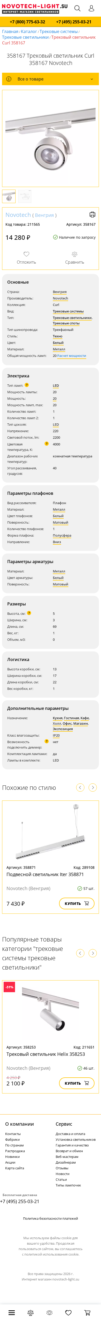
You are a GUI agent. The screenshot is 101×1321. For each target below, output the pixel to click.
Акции (10, 1162)
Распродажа (15, 1151)
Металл (59, 349)
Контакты (13, 1133)
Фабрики (12, 1139)
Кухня (57, 718)
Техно (57, 336)
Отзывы (62, 1168)
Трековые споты (66, 323)
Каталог (29, 31)
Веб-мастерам (67, 1156)
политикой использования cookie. (51, 1254)
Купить (73, 903)
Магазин (80, 723)
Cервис (64, 1124)
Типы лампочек (68, 1185)
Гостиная (71, 718)
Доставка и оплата (70, 1133)
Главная (10, 31)
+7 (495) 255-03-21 (73, 22)
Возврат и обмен (69, 1151)
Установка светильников (76, 1139)
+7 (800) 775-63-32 (27, 22)
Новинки (12, 1156)
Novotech (18, 214)
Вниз (57, 541)
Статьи (61, 1179)
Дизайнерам (66, 1162)
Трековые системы (59, 31)
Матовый (60, 522)
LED (56, 385)
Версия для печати (92, 214)
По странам (14, 1145)
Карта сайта (14, 1168)
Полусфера (62, 535)
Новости (62, 1173)
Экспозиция (63, 728)
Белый (58, 342)
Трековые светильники (25, 37)
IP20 (56, 735)
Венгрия (44, 215)
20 (54, 398)
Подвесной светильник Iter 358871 (45, 874)
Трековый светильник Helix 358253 (45, 1054)
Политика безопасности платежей (50, 1218)
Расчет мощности (71, 355)
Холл (57, 723)
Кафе (85, 718)
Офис (67, 723)
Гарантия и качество (72, 1145)
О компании (19, 1124)
